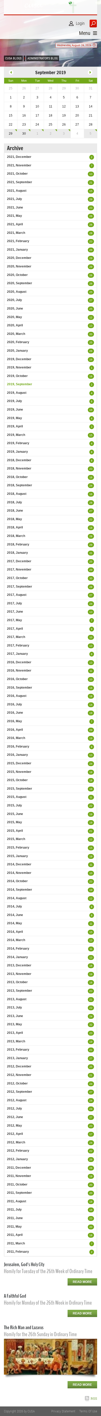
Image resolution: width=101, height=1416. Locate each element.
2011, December (19, 1167)
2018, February (18, 544)
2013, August (16, 999)
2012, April (15, 1134)
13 (90, 174)
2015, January (17, 856)
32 (90, 1024)
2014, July (14, 906)
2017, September (19, 586)
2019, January (17, 451)
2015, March (16, 839)
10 (90, 637)
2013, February (18, 1049)
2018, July (14, 502)
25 (90, 292)
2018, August (16, 494)
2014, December (19, 864)
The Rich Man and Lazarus (24, 1327)
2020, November (19, 266)
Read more (82, 1282)
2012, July (14, 1108)
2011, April (15, 1235)
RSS (94, 1398)
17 (90, 1134)
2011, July (14, 1209)
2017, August (16, 595)
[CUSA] (50, 7)
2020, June (15, 308)
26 (90, 216)
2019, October (17, 376)
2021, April (15, 224)
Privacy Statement (63, 1411)
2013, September (19, 990)
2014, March (16, 940)
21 (90, 182)
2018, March (16, 536)
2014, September (19, 889)
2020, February (18, 342)
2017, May (14, 620)
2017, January (17, 654)
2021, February (18, 241)
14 (90, 704)
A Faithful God (15, 1295)
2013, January (17, 1058)
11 (91, 670)
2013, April (15, 1033)
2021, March (16, 233)
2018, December (19, 460)
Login (80, 23)
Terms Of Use (88, 1411)
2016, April (15, 730)
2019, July (14, 401)
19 (90, 713)
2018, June (15, 510)
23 (90, 207)
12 (90, 317)
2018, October (17, 477)
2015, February (18, 847)
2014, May (14, 923)
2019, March (16, 435)
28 (90, 199)
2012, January (17, 1159)
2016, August (16, 696)
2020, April (15, 325)
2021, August (16, 191)
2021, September (19, 182)
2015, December (19, 763)
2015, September (19, 788)
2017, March (16, 637)
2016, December (19, 662)
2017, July (14, 603)
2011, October (17, 1184)
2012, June (15, 1117)
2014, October (17, 881)
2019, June (15, 409)
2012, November (19, 1075)
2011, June (15, 1218)
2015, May (14, 822)
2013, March (16, 1041)
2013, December (19, 965)
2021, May (14, 216)
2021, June (15, 207)
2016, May (14, 721)
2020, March (16, 334)
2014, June (15, 915)
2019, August (16, 393)
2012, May (14, 1125)
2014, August (16, 898)
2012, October (17, 1083)
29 (10, 133)
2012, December (19, 1066)
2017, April (15, 628)
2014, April (15, 932)
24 (90, 485)
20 (90, 334)
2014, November (19, 873)
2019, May (14, 418)
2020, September (19, 283)
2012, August (16, 1100)
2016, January (17, 755)
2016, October (17, 679)
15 (90, 191)
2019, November (19, 367)
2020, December (19, 258)
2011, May (14, 1226)
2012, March (16, 1142)
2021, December (19, 157)
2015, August (16, 797)
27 (90, 300)
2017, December (19, 561)
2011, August (16, 1201)
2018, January (17, 553)
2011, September (19, 1193)
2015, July (14, 805)
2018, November (19, 468)
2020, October (17, 275)
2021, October (17, 173)
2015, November (19, 772)
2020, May (14, 317)
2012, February (18, 1150)
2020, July (14, 300)
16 (90, 359)
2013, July (14, 1007)
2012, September (19, 1092)
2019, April (15, 426)
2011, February (18, 1251)
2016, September (19, 687)
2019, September (19, 384)
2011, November (19, 1176)
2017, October (17, 578)
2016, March (16, 738)
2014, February (18, 948)
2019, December (19, 359)
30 (24, 133)
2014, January (17, 957)
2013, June (15, 1016)
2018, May (14, 519)
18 (90, 527)
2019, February (18, 443)
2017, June (15, 611)
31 (90, 553)
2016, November (19, 670)
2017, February (18, 645)
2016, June (15, 712)
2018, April (15, 527)
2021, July (14, 199)
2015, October (17, 780)
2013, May (14, 1024)
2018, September (19, 485)
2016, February (18, 746)
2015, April (15, 831)
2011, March (16, 1243)
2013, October (17, 982)
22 (90, 519)
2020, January (17, 350)
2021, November (19, 165)
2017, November (19, 569)
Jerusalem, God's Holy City (24, 1264)
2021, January (17, 249)
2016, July (14, 704)
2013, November (19, 974)
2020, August (16, 292)
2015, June (15, 814)
